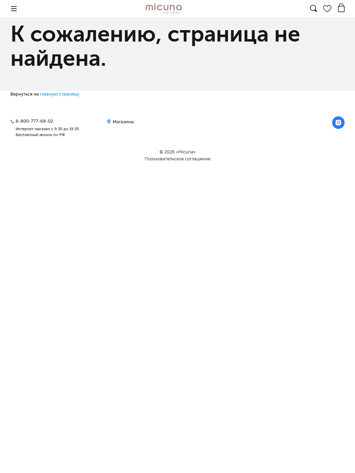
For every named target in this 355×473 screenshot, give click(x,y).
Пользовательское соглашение (177, 158)
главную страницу (59, 94)
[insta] (338, 122)
